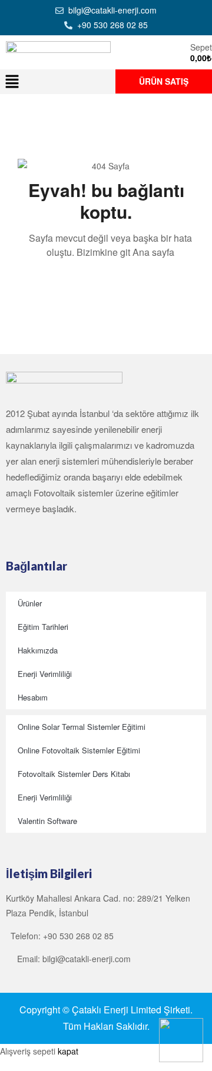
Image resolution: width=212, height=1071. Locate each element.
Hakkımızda (38, 650)
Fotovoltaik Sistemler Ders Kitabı (74, 773)
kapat (68, 1051)
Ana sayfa (153, 252)
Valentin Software (47, 820)
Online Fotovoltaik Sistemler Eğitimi (79, 750)
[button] (12, 81)
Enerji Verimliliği (45, 673)
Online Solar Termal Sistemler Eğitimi (81, 726)
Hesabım (33, 697)
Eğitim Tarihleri (43, 626)
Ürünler (30, 603)
